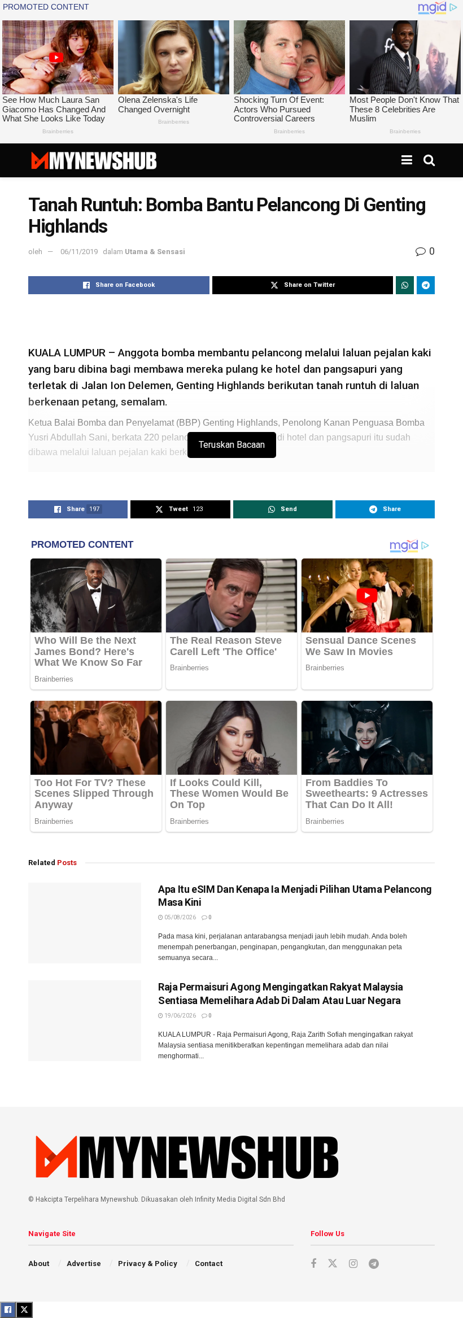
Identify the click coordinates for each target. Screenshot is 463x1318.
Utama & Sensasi (155, 251)
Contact (208, 1263)
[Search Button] (429, 160)
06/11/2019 (79, 251)
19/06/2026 (179, 1015)
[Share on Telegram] (426, 285)
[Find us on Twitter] (332, 1264)
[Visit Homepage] (93, 160)
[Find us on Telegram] (374, 1264)
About (38, 1263)
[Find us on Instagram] (353, 1264)
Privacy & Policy (147, 1263)
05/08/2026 (179, 917)
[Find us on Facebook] (313, 1264)
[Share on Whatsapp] (405, 285)
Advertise (84, 1263)
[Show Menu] (406, 160)
